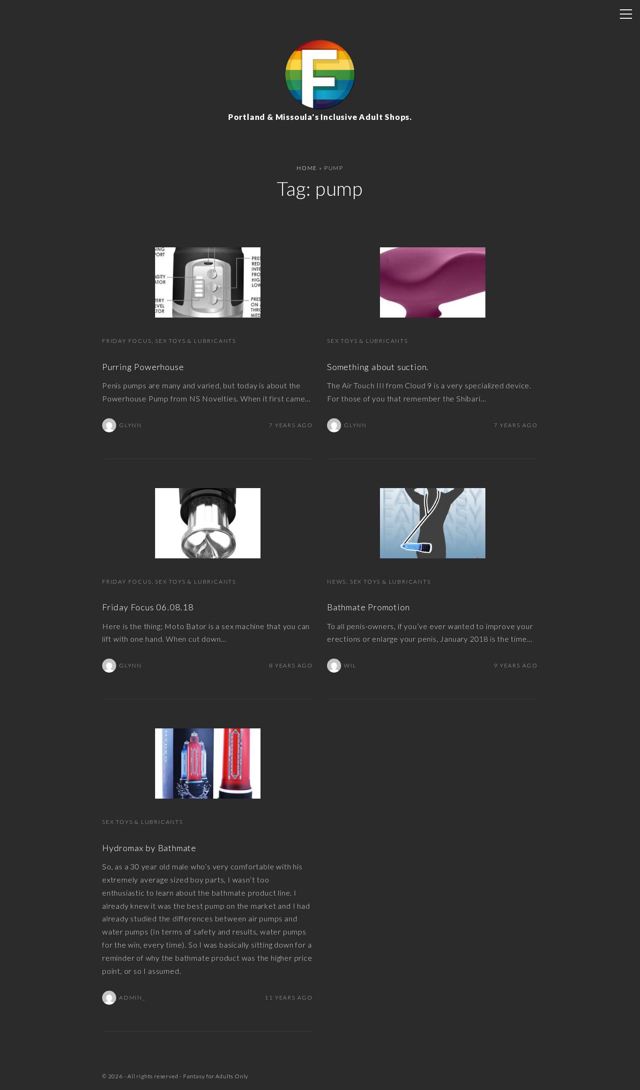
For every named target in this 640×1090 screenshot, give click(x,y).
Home (307, 167)
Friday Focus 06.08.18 (148, 607)
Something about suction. (378, 367)
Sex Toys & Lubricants (195, 340)
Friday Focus (127, 340)
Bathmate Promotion (368, 607)
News (336, 581)
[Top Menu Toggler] (626, 14)
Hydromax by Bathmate (149, 848)
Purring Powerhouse (143, 367)
